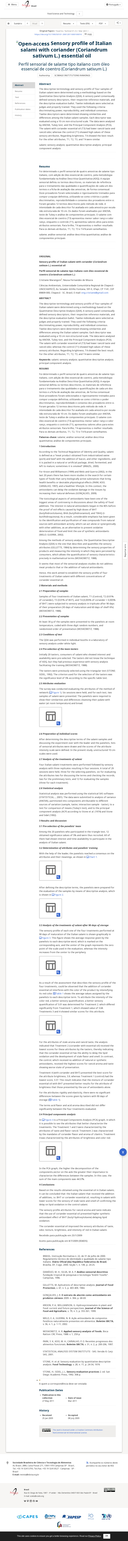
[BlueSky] (25, 1501)
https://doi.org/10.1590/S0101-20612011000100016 (58, 34)
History (18, 115)
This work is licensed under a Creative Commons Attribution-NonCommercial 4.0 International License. (78, 1431)
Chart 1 (93, 856)
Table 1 (60, 993)
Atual (34, 23)
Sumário (18, 23)
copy (88, 34)
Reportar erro (125, 550)
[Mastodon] (28, 1501)
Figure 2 (58, 894)
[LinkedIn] (31, 1501)
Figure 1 (56, 692)
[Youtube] (37, 1501)
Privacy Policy (94, 1536)
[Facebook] (34, 1501)
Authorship (44, 75)
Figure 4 (49, 1119)
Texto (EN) (85, 23)
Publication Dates (22, 109)
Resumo (67, 23)
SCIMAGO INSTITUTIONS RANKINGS (72, 75)
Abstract (19, 85)
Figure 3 (46, 937)
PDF (101, 23)
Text (17, 97)
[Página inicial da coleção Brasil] (14, 1495)
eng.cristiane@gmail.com (94, 292)
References (20, 103)
